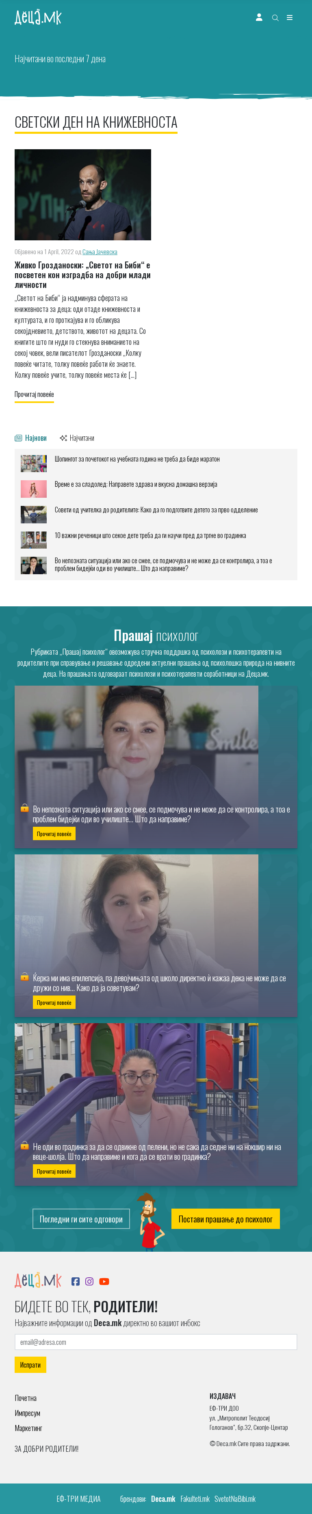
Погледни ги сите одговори (81, 1219)
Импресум (27, 1412)
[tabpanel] (156, 514)
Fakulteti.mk (195, 1498)
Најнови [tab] (35, 437)
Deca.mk (163, 1498)
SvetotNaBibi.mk (235, 1498)
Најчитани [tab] (81, 437)
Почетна (26, 1397)
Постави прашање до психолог (226, 1219)
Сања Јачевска (99, 251)
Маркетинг (28, 1428)
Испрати (30, 1365)
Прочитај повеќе (34, 394)
